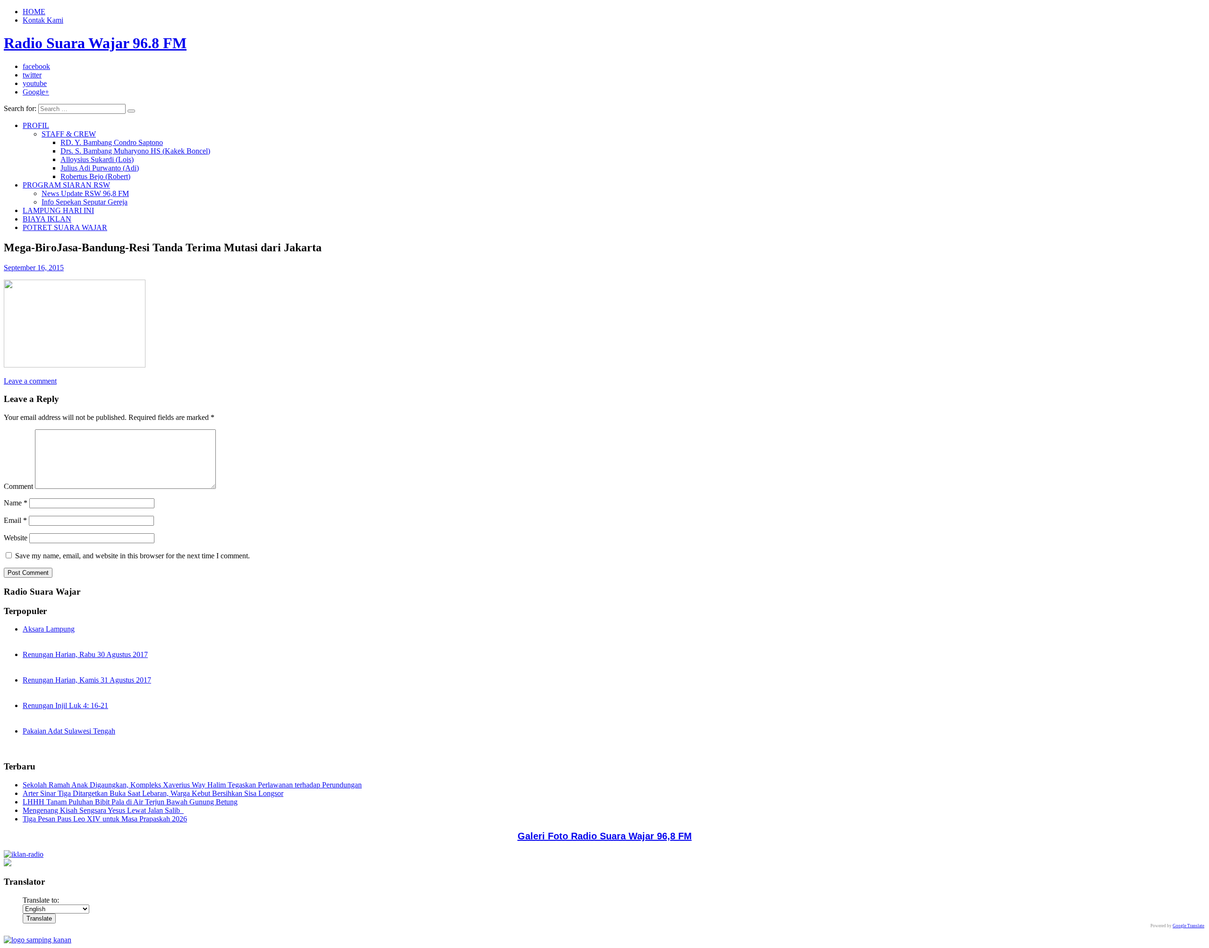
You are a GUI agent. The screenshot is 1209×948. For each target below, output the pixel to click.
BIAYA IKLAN (47, 219)
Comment (18, 486)
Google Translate (1188, 925)
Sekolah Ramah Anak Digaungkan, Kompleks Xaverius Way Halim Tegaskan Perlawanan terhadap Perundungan (192, 785)
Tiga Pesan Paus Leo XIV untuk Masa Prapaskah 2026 (105, 819)
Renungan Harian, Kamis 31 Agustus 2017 (87, 680)
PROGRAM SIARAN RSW (66, 185)
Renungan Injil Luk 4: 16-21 (65, 705)
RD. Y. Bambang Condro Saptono (111, 142)
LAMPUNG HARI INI (58, 210)
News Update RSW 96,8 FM (85, 193)
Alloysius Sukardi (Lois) (97, 159)
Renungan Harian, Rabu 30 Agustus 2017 (85, 654)
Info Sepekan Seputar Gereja (85, 202)
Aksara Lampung (49, 629)
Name (15, 503)
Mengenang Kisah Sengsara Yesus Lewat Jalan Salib (103, 810)
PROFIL (36, 125)
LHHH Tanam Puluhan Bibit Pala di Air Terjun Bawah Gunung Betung (130, 802)
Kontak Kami (43, 20)
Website (15, 538)
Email (15, 520)
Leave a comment (30, 381)
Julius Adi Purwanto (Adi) (99, 168)
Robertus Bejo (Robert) (95, 176)
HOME (34, 12)
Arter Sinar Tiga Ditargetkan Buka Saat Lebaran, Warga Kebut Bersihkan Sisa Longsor (153, 793)
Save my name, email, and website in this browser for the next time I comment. (132, 556)
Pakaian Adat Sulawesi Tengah (69, 731)
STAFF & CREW (69, 134)
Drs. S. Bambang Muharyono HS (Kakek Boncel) (135, 151)
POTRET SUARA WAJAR (65, 227)
